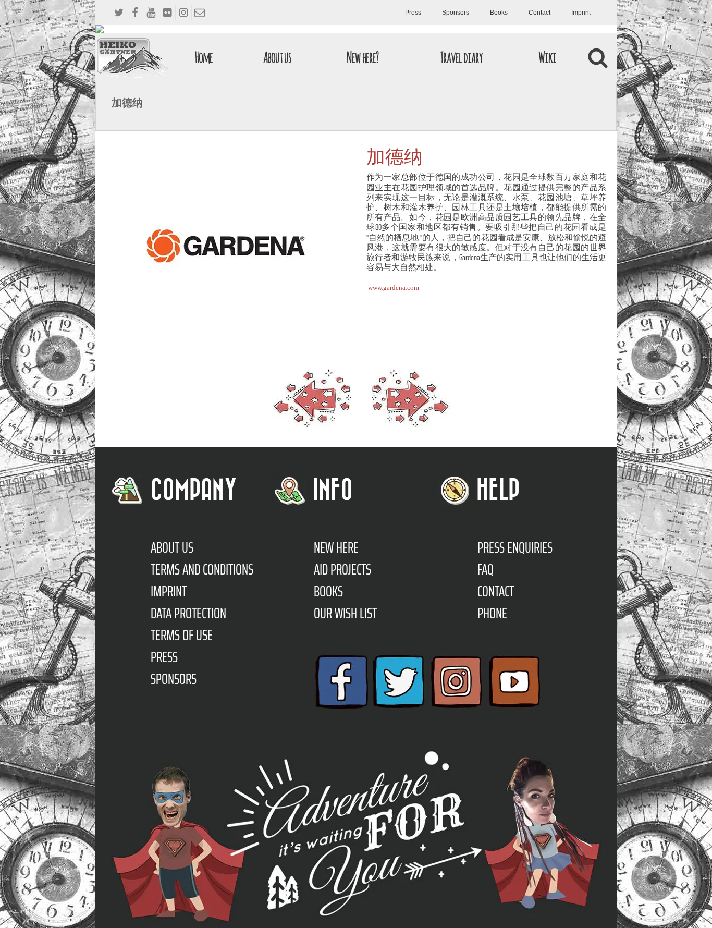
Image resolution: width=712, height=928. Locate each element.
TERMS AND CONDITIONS (202, 569)
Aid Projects (342, 569)
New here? (362, 57)
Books (499, 12)
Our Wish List (345, 613)
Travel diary (461, 57)
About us (277, 57)
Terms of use (182, 635)
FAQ (485, 569)
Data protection (188, 613)
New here (336, 547)
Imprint (581, 12)
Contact (539, 12)
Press (413, 12)
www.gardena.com (393, 287)
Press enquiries (515, 547)
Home (204, 57)
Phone (492, 613)
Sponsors (455, 12)
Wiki (547, 57)
